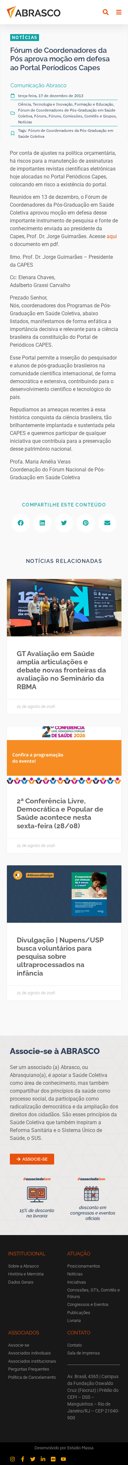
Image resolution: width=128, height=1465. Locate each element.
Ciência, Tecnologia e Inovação (45, 104)
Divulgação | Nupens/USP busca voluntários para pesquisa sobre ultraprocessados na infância (60, 956)
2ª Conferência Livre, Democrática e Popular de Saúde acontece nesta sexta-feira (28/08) (60, 813)
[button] (105, 12)
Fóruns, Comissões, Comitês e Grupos (82, 115)
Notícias (25, 121)
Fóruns (40, 115)
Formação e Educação (94, 104)
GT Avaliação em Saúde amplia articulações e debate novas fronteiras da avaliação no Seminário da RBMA (61, 670)
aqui (112, 236)
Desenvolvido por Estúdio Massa (64, 1448)
